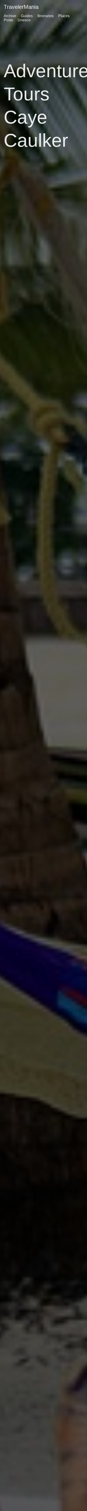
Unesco (24, 20)
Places (64, 16)
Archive (10, 16)
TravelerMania (21, 7)
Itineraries (45, 16)
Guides (27, 16)
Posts (8, 20)
